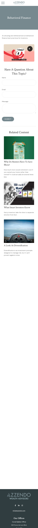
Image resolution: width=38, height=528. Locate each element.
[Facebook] (15, 505)
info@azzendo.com (19, 511)
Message (5, 101)
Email (4, 90)
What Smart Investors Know (17, 207)
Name (4, 78)
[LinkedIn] (19, 505)
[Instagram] (22, 505)
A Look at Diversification (16, 245)
